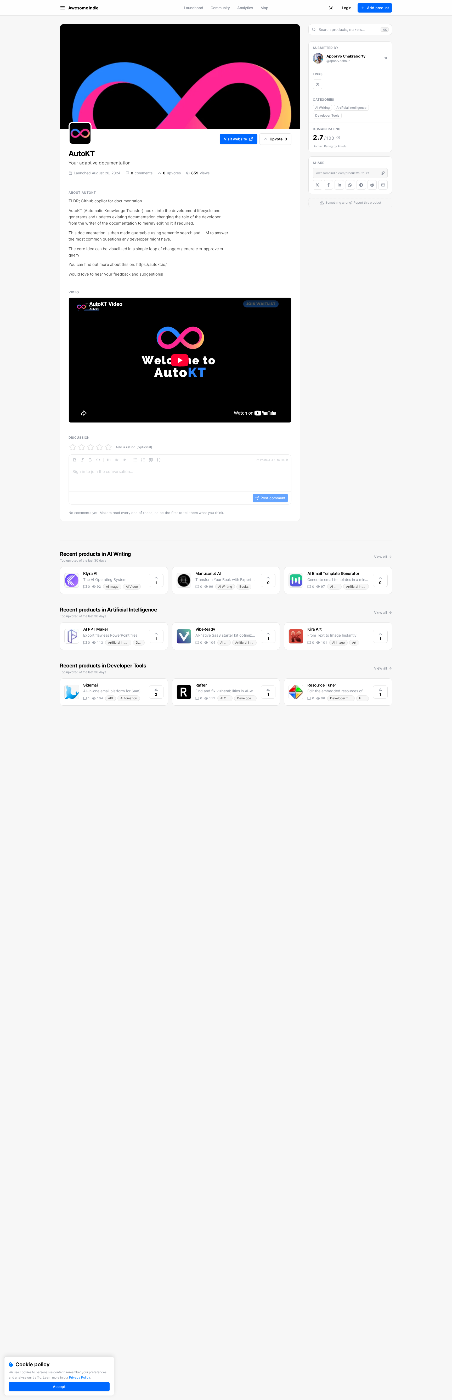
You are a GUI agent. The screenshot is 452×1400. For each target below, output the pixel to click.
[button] (180, 479)
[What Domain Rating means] (338, 137)
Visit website (235, 139)
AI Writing (322, 108)
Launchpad (193, 7)
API (110, 698)
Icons (363, 698)
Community (220, 7)
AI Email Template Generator (333, 573)
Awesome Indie (83, 7)
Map (264, 7)
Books (243, 586)
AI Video (132, 586)
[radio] (73, 447)
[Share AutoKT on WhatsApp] (350, 185)
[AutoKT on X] (317, 84)
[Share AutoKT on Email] (383, 185)
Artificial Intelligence (351, 108)
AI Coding (226, 698)
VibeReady (205, 629)
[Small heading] (124, 460)
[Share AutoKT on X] (317, 185)
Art (354, 642)
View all (380, 557)
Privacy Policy (79, 1377)
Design (140, 642)
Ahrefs (342, 146)
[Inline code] (98, 460)
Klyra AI (90, 573)
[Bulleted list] (135, 460)
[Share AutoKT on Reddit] (372, 185)
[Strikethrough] (90, 460)
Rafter (201, 685)
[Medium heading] (116, 460)
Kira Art (314, 629)
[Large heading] (108, 460)
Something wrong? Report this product (353, 202)
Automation (128, 698)
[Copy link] (382, 173)
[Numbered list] (143, 460)
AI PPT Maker (95, 629)
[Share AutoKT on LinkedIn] (339, 185)
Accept (59, 1386)
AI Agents (225, 642)
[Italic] (82, 460)
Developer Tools (327, 115)
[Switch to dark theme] (331, 8)
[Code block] (158, 460)
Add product (378, 7)
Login (346, 7)
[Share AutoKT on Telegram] (361, 185)
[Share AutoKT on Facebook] (328, 185)
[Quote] (151, 460)
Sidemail (91, 685)
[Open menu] (62, 8)
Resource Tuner (321, 685)
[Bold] (74, 460)
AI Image (112, 586)
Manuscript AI (208, 573)
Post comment (273, 498)
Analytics (245, 7)
